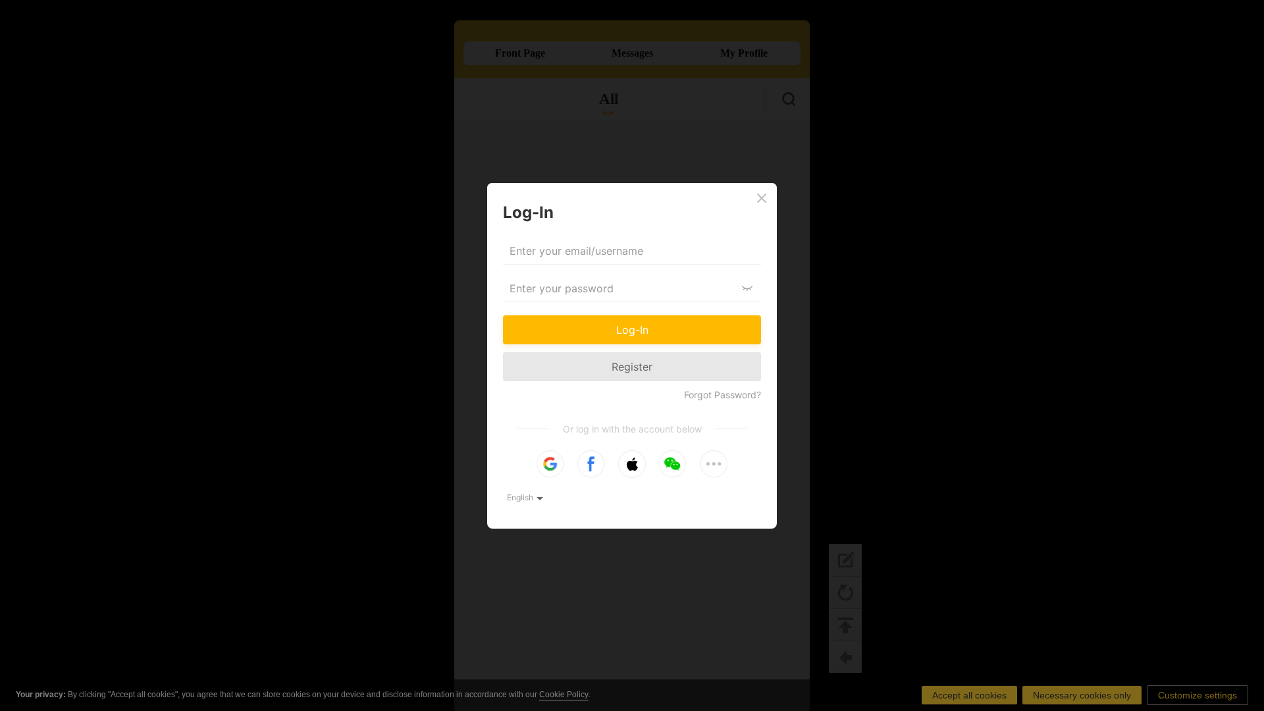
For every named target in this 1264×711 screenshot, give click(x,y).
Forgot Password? (722, 394)
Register (632, 366)
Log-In (632, 329)
